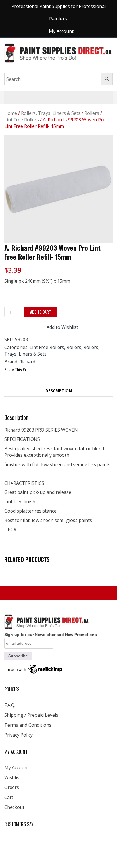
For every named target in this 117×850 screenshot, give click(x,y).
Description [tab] (58, 390)
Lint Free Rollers (21, 120)
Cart (8, 797)
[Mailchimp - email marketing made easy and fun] (35, 669)
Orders (11, 787)
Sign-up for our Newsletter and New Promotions (50, 634)
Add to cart (40, 312)
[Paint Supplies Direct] (58, 52)
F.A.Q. (9, 705)
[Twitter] (53, 370)
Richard (27, 362)
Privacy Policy (18, 735)
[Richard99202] (58, 189)
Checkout (14, 807)
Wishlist (12, 777)
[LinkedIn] (73, 370)
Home (10, 113)
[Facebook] (43, 370)
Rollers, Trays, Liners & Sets (50, 113)
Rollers (91, 113)
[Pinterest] (63, 370)
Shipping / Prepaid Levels (31, 715)
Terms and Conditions (27, 725)
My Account (16, 767)
